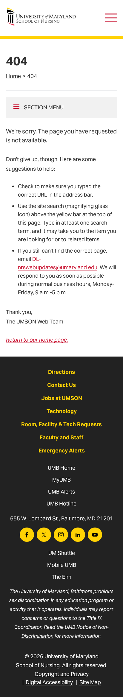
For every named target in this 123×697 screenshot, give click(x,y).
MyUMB (61, 479)
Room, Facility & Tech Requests (61, 424)
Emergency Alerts (62, 450)
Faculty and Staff (61, 437)
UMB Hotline (61, 503)
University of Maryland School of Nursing (43, 10)
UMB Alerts (61, 491)
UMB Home (61, 467)
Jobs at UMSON (61, 398)
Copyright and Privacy (62, 673)
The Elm (61, 576)
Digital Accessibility (49, 682)
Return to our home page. (37, 339)
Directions (61, 371)
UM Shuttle (61, 553)
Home (13, 76)
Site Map (90, 682)
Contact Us (61, 385)
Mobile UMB (61, 564)
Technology (62, 411)
